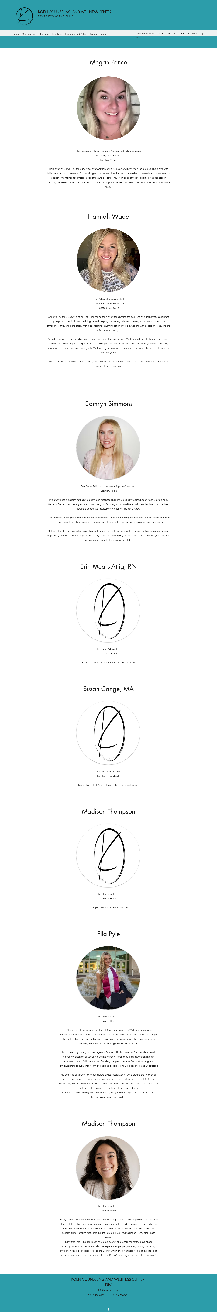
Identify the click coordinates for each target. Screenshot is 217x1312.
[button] (29, 34)
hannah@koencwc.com (113, 303)
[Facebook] (202, 34)
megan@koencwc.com (113, 155)
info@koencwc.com (108, 1290)
